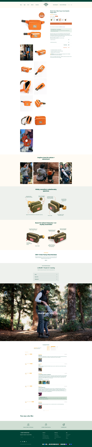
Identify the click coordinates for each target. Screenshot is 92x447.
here (60, 57)
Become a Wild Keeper (63, 4)
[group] (46, 312)
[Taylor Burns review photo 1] (40, 394)
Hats (28, 4)
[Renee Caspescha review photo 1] (40, 407)
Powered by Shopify (28, 444)
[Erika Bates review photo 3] (48, 382)
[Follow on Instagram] (22, 441)
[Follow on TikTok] (26, 441)
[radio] (51, 20)
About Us (44, 434)
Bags (24, 4)
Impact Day (56, 434)
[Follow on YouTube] (24, 441)
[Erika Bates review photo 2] (44, 382)
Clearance (37, 4)
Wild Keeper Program (45, 435)
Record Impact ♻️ (55, 4)
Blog (55, 438)
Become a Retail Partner (46, 438)
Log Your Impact (68, 434)
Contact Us (67, 435)
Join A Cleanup (57, 435)
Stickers (32, 4)
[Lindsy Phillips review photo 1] (40, 369)
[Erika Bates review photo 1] (40, 382)
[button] (52, 14)
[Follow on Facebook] (20, 441)
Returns (67, 438)
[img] (40, 354)
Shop (21, 4)
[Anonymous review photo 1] (40, 360)
